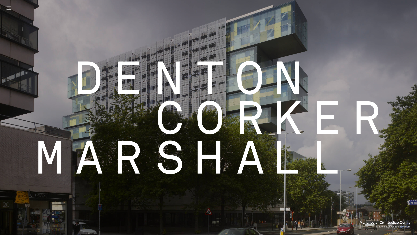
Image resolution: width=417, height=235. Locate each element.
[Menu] (9, 9)
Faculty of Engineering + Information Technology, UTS (366, 223)
